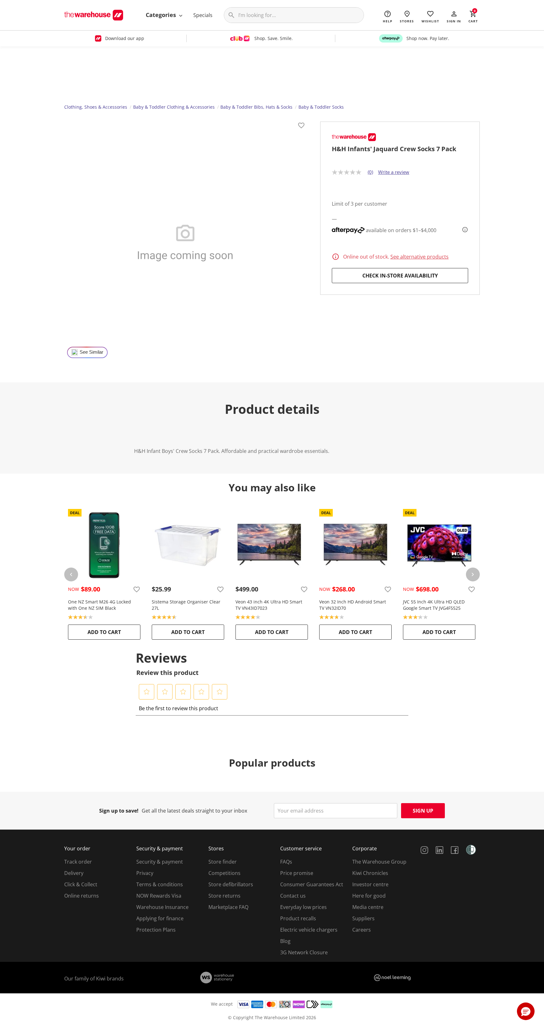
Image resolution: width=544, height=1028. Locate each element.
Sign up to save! (119, 810)
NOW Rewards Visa (158, 895)
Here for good (369, 895)
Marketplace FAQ (228, 907)
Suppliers (363, 918)
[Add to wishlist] (301, 126)
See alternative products (419, 256)
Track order (78, 861)
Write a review (393, 172)
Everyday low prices (303, 907)
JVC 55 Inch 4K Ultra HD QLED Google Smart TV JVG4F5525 (434, 605)
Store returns (224, 895)
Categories (162, 15)
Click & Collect (80, 884)
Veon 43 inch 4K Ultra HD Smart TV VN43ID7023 (268, 605)
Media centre (367, 907)
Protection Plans (156, 929)
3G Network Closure (304, 952)
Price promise (296, 873)
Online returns (81, 895)
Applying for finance (160, 918)
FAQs (286, 861)
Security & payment (159, 861)
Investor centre (370, 884)
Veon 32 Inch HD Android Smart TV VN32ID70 (352, 605)
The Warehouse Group (379, 861)
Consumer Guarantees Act (311, 884)
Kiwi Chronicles (370, 873)
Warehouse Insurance (162, 907)
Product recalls (298, 918)
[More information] (463, 229)
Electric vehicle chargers (308, 929)
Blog (285, 941)
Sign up (423, 810)
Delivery (73, 873)
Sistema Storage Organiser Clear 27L (186, 605)
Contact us (293, 895)
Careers (361, 929)
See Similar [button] (91, 352)
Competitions (224, 873)
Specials (202, 15)
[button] (454, 16)
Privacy (144, 873)
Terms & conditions (159, 884)
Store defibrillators (230, 884)
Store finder (222, 861)
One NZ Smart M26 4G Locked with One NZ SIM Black (99, 605)
